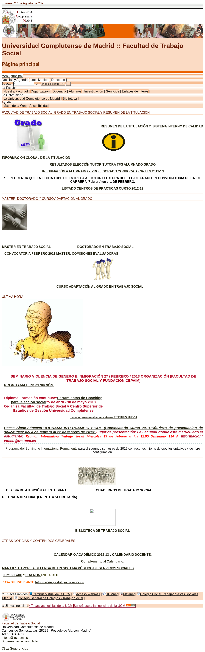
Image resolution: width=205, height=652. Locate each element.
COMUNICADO (12, 575)
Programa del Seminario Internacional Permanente (41, 448)
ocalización (39, 80)
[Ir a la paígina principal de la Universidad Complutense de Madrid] (13, 620)
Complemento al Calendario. (102, 561)
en (38, 83)
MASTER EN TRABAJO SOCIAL (27, 246)
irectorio (58, 80)
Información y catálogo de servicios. (59, 582)
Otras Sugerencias (15, 648)
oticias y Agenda (15, 80)
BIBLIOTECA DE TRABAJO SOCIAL (102, 530)
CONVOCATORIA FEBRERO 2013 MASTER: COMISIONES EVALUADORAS (60, 253)
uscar (7, 83)
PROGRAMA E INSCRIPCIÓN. (29, 385)
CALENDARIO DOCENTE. (132, 554)
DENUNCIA (33, 575)
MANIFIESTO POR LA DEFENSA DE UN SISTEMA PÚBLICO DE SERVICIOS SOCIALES (68, 568)
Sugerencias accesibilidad (20, 641)
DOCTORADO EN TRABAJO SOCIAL (105, 246)
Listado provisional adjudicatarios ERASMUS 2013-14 (103, 417)
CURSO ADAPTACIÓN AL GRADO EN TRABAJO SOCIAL (101, 286)
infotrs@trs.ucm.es (15, 637)
